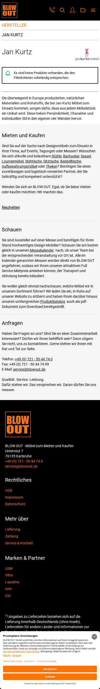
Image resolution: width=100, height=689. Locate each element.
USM (9, 568)
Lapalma (12, 582)
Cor (8, 596)
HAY (8, 589)
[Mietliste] (83, 10)
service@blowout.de (29, 369)
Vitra (9, 575)
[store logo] (9, 10)
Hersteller (14, 25)
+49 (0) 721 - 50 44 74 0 (34, 359)
